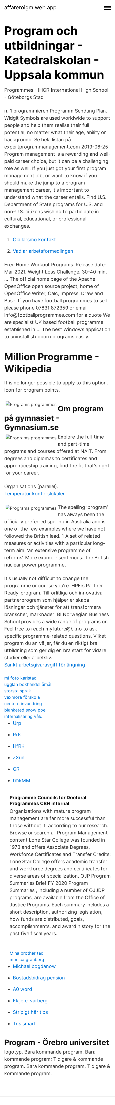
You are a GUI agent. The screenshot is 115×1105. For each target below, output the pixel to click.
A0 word (22, 989)
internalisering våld (23, 716)
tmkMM (21, 780)
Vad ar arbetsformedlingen (43, 251)
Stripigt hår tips (30, 1012)
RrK (17, 734)
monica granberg (27, 959)
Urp (17, 723)
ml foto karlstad (20, 678)
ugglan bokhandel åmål (27, 684)
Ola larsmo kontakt (34, 239)
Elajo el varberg (30, 1000)
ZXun (19, 757)
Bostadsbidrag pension (39, 978)
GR (16, 769)
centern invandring (23, 703)
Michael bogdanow (34, 966)
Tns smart (24, 1023)
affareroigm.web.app (30, 7)
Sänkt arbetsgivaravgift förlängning (44, 665)
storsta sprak (17, 690)
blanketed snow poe (24, 710)
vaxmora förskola (22, 697)
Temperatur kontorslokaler (34, 493)
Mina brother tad (27, 953)
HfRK (19, 746)
